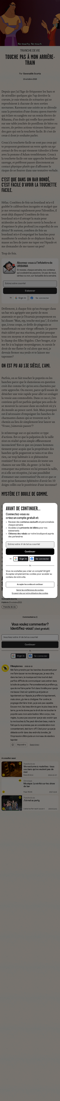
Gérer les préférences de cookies (30, 590)
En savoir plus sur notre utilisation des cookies (30, 593)
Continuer (30, 551)
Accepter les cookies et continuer (30, 584)
